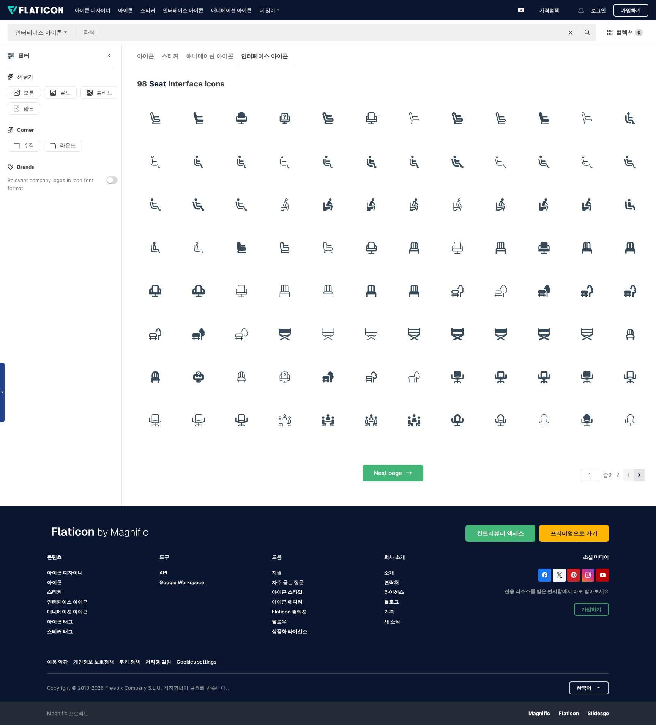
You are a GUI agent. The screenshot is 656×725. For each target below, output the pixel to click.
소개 (389, 572)
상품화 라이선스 (290, 631)
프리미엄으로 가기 (574, 533)
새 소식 (392, 621)
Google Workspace (181, 582)
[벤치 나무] (328, 377)
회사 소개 (394, 557)
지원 (277, 572)
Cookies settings (196, 662)
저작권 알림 (158, 662)
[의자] (414, 248)
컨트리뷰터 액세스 (500, 533)
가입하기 (631, 10)
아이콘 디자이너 (92, 10)
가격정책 (549, 10)
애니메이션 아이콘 (231, 10)
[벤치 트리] (457, 291)
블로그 (391, 602)
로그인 (598, 10)
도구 (164, 557)
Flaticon (569, 713)
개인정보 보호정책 (93, 662)
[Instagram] (588, 575)
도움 (277, 557)
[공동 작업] (285, 420)
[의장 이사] (285, 334)
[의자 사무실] (242, 118)
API (163, 572)
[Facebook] (544, 575)
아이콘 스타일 (287, 592)
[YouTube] (602, 575)
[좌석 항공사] (155, 118)
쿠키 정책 (129, 662)
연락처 (391, 582)
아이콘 (125, 10)
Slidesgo (598, 713)
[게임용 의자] (457, 420)
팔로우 (279, 621)
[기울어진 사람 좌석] (457, 161)
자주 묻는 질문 (288, 582)
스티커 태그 (60, 631)
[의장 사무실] (285, 118)
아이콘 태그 (60, 621)
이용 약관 (57, 662)
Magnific (539, 713)
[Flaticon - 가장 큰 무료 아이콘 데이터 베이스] (35, 10)
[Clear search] (570, 32)
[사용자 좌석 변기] (285, 205)
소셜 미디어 (596, 557)
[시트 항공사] (242, 248)
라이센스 (394, 592)
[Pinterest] (573, 575)
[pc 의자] (457, 377)
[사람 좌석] (630, 118)
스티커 (147, 10)
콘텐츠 (54, 557)
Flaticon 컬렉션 (289, 612)
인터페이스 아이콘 (183, 10)
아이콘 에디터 (287, 602)
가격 (389, 612)
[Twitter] (559, 575)
